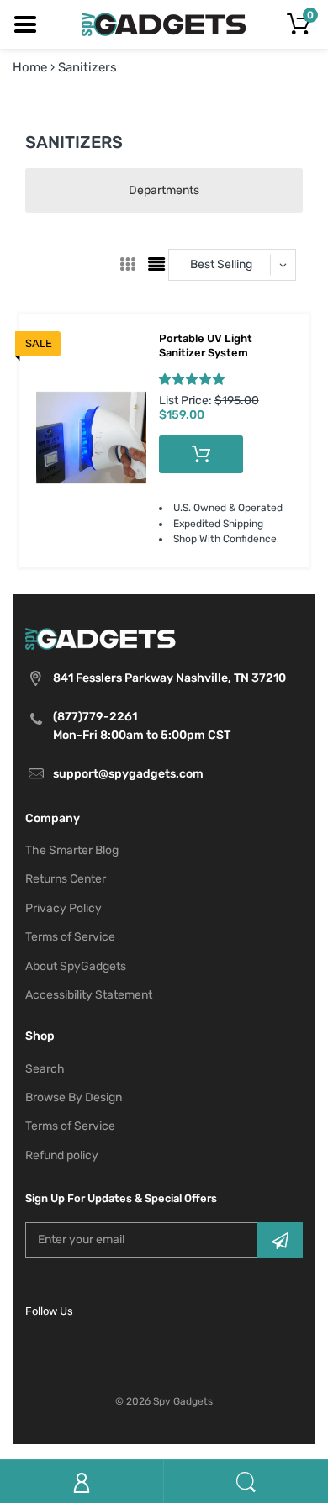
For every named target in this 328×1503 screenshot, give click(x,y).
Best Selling (221, 264)
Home (30, 67)
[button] (192, 379)
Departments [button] (164, 190)
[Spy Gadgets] (164, 23)
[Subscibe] (280, 1240)
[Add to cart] (201, 454)
